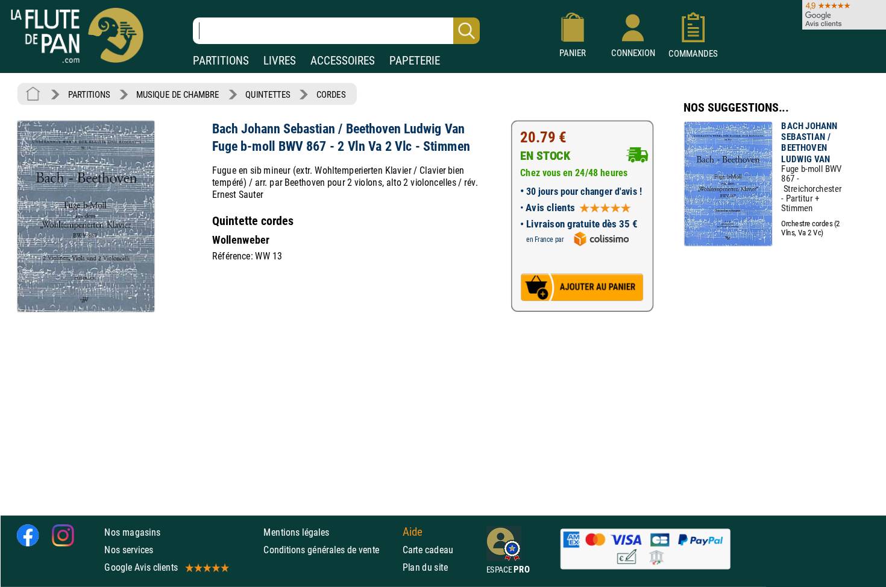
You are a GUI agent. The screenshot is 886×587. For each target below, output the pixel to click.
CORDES (330, 94)
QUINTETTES (267, 94)
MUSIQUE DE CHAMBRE (177, 94)
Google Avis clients (141, 567)
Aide (413, 532)
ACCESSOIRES (342, 61)
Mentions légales (296, 532)
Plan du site (425, 567)
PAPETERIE (414, 61)
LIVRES (279, 61)
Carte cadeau (428, 550)
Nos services (128, 550)
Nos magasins (132, 532)
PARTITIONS (221, 61)
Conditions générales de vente (330, 550)
